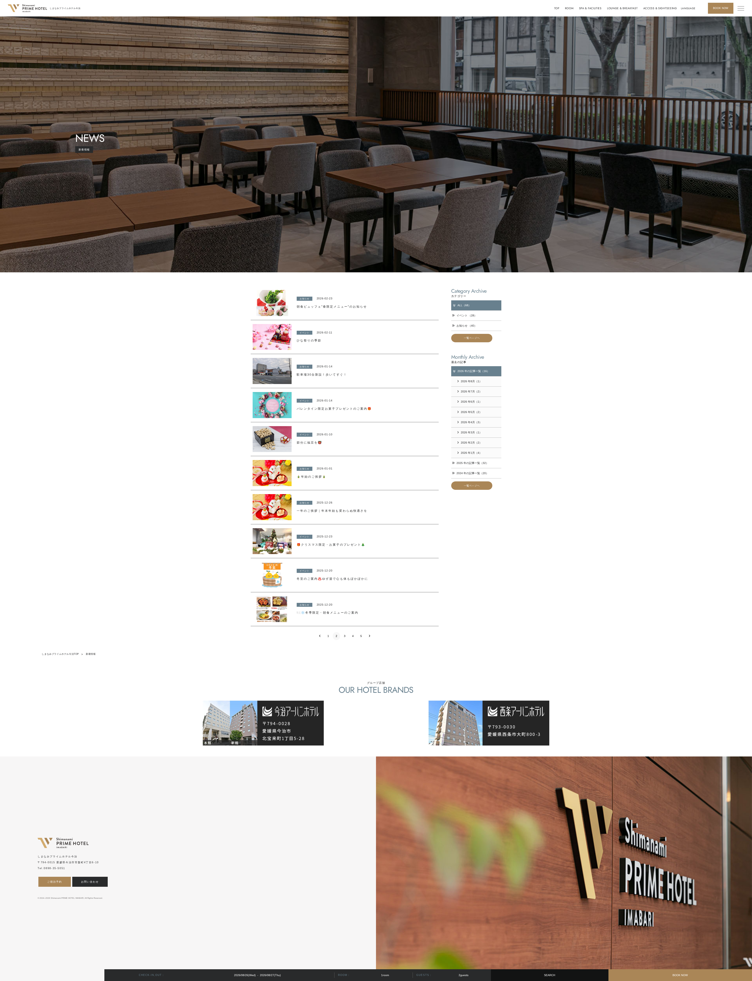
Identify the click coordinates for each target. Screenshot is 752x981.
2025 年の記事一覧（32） (472, 463)
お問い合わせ (90, 881)
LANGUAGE (688, 8)
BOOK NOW (680, 975)
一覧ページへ (472, 338)
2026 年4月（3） (471, 422)
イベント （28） (466, 315)
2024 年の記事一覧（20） (472, 473)
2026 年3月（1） (471, 432)
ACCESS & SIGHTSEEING (660, 8)
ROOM (569, 8)
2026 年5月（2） (471, 412)
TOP (556, 8)
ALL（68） (464, 305)
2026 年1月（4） (471, 452)
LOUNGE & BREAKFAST (622, 8)
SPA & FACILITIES (590, 8)
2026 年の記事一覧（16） (473, 371)
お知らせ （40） (466, 325)
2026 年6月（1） (471, 401)
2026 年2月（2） (471, 442)
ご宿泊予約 (54, 881)
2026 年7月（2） (471, 391)
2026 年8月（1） (471, 381)
